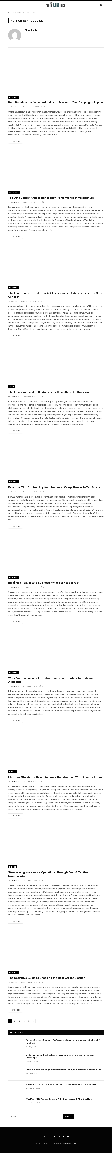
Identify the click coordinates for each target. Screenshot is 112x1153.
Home (10, 12)
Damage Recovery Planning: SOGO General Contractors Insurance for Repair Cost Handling (64, 1041)
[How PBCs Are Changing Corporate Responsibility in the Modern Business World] (15, 1073)
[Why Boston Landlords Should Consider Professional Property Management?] (15, 1088)
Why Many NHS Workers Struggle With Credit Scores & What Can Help (59, 1099)
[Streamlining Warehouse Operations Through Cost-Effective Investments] (56, 845)
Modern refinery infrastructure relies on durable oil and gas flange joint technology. (60, 1056)
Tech (11, 386)
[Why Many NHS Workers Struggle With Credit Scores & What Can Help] (15, 1102)
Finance (12, 771)
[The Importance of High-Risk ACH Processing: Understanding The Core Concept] (56, 266)
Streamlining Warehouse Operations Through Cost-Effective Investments (48, 874)
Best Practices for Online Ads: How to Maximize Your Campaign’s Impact (55, 102)
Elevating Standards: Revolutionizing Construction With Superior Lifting (55, 777)
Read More (15, 141)
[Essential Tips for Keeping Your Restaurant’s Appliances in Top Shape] (56, 461)
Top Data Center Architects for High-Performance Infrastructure (51, 197)
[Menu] (11, 5)
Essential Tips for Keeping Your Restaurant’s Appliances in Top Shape (54, 487)
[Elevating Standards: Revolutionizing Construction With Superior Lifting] (56, 750)
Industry (13, 482)
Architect (14, 192)
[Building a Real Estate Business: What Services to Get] (56, 556)
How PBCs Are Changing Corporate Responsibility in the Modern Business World (63, 1070)
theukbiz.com (70, 1143)
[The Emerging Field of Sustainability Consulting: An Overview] (56, 365)
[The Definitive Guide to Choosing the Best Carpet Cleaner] (56, 951)
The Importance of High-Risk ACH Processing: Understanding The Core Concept (55, 294)
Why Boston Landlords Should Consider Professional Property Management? (63, 1084)
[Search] (101, 5)
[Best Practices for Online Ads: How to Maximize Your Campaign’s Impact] (56, 76)
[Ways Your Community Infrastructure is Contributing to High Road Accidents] (56, 651)
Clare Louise (31, 30)
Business (13, 97)
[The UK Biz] (56, 5)
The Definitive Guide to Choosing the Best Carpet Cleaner (46, 978)
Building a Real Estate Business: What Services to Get (43, 582)
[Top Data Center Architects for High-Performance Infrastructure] (56, 171)
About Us (64, 1137)
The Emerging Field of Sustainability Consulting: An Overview (48, 392)
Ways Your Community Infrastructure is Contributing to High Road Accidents (51, 679)
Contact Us (49, 1137)
